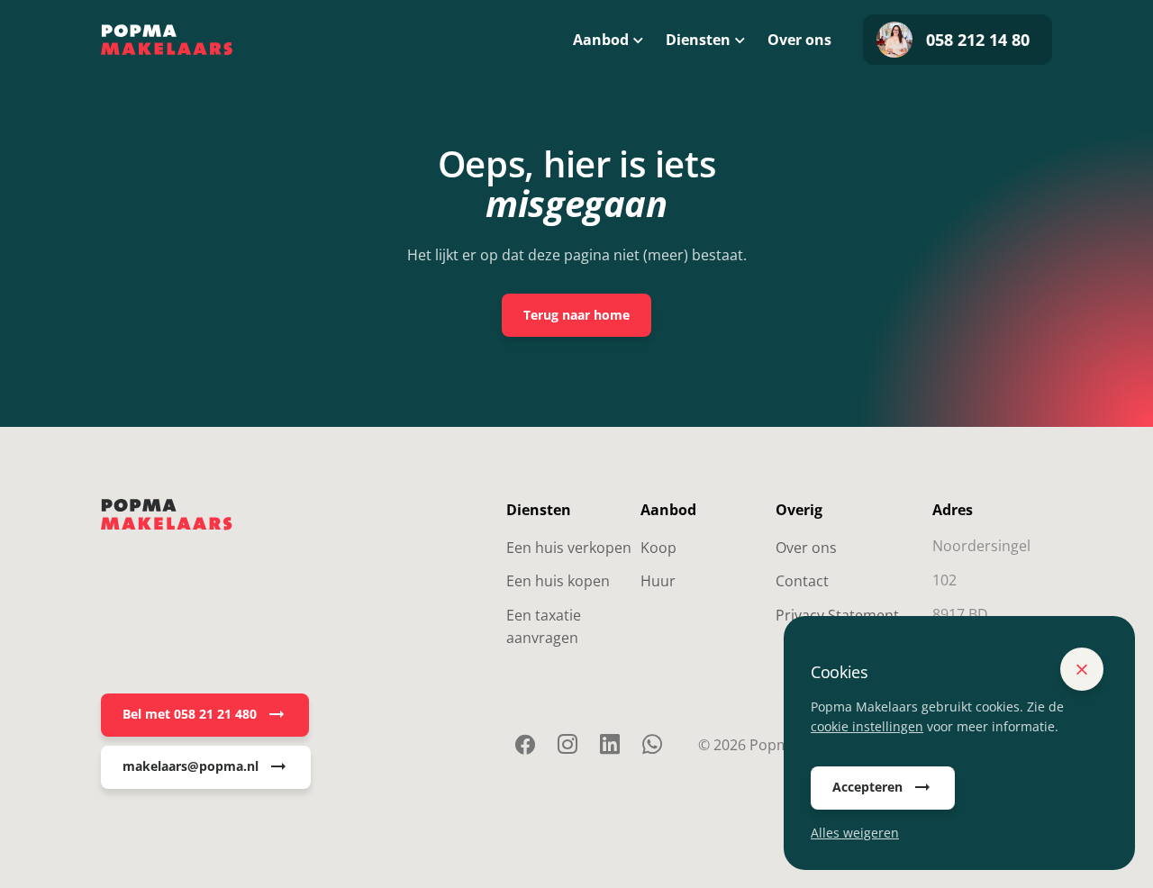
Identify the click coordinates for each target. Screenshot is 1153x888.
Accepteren (867, 786)
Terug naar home (576, 314)
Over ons (799, 40)
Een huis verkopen (568, 547)
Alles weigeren (855, 832)
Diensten (698, 40)
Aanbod (601, 40)
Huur (658, 581)
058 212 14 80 (978, 39)
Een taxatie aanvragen (543, 626)
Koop (658, 547)
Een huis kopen (558, 581)
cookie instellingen (867, 726)
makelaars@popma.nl (191, 766)
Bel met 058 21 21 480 (190, 713)
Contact (802, 581)
